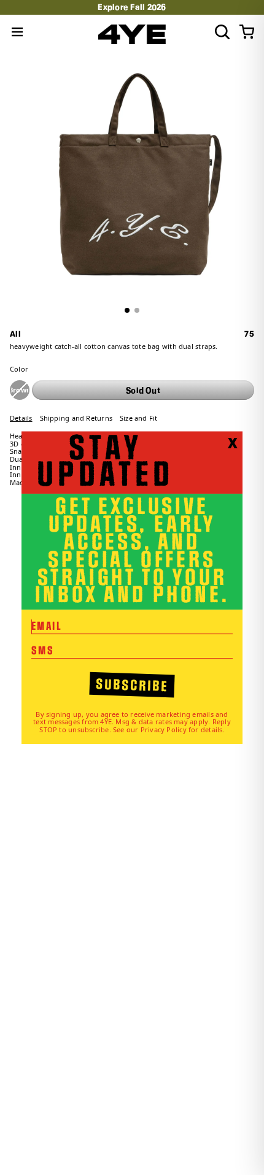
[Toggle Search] (222, 32)
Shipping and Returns (76, 419)
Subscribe (132, 685)
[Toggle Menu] (17, 32)
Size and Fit (139, 419)
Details (21, 419)
